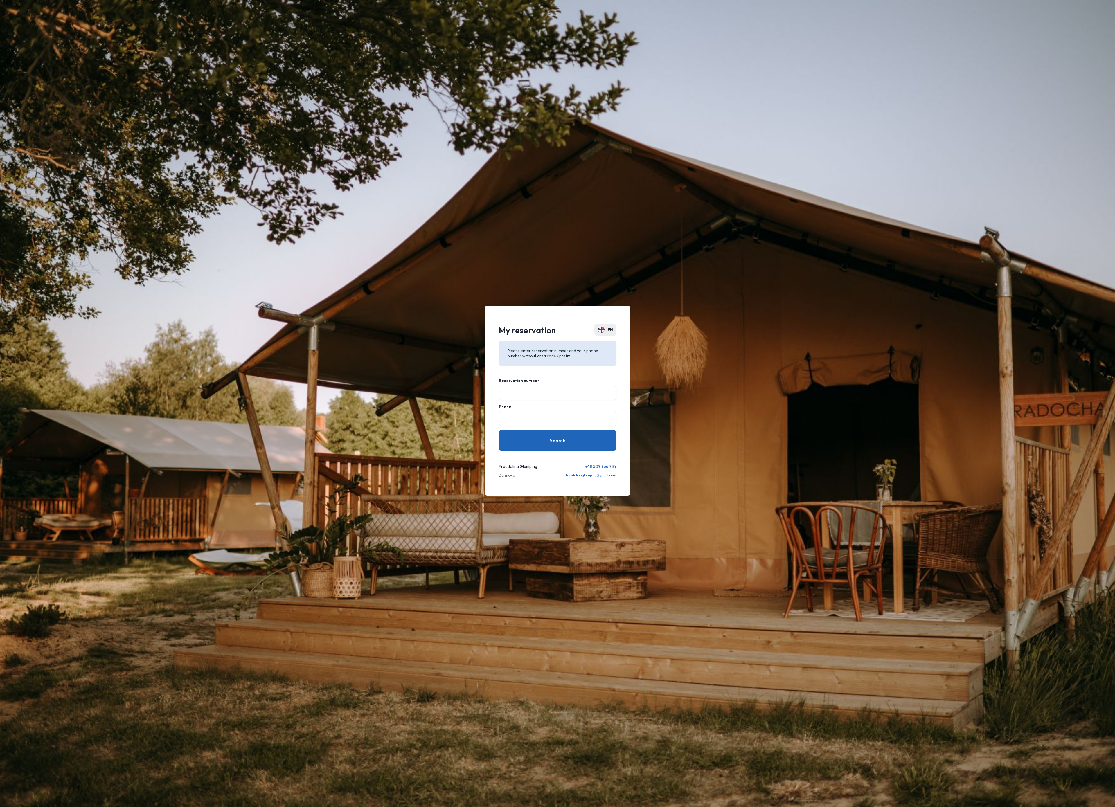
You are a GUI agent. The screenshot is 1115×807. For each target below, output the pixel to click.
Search (558, 440)
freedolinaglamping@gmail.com (591, 475)
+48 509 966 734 (600, 466)
